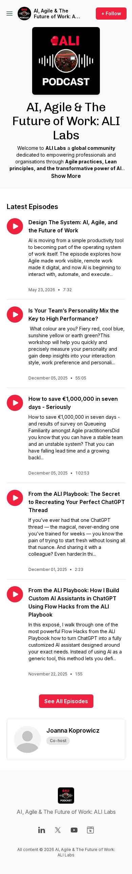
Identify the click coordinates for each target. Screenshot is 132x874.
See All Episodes (66, 701)
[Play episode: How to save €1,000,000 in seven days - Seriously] (15, 403)
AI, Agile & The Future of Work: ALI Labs (56, 14)
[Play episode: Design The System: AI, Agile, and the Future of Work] (15, 226)
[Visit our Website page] (90, 830)
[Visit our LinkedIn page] (41, 830)
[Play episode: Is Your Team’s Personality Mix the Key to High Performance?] (15, 314)
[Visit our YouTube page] (74, 830)
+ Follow (111, 13)
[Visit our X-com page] (57, 830)
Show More (66, 175)
